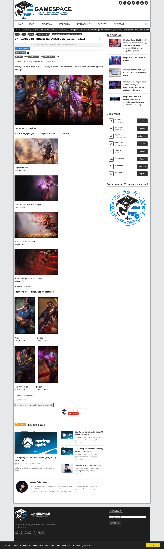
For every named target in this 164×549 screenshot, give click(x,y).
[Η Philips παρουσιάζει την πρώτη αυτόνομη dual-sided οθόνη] (118, 70)
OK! (153, 545)
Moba (26, 57)
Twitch (118, 150)
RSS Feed (119, 165)
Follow (142, 128)
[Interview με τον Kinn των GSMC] (70, 466)
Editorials (83, 24)
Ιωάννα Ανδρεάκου (71, 44)
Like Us (118, 120)
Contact (119, 24)
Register (142, 174)
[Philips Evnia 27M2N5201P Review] (118, 58)
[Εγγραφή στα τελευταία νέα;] (22, 48)
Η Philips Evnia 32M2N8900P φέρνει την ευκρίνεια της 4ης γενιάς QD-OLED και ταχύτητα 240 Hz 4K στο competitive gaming (135, 45)
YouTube (119, 135)
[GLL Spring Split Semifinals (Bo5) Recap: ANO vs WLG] (70, 433)
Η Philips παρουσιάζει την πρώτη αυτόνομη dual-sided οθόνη (77, 30)
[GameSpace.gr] (32, 515)
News (31, 24)
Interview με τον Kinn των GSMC (88, 465)
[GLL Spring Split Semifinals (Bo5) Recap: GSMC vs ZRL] (70, 449)
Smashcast (119, 158)
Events (102, 24)
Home (19, 24)
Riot (41, 57)
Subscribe (142, 136)
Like (142, 121)
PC (28, 52)
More (89, 545)
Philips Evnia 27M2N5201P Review (32, 30)
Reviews (47, 24)
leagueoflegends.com (24, 395)
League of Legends (43, 34)
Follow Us (119, 127)
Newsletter (119, 173)
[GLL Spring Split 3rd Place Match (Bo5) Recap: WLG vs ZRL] (53, 434)
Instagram (119, 143)
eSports (64, 24)
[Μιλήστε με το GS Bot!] (128, 207)
